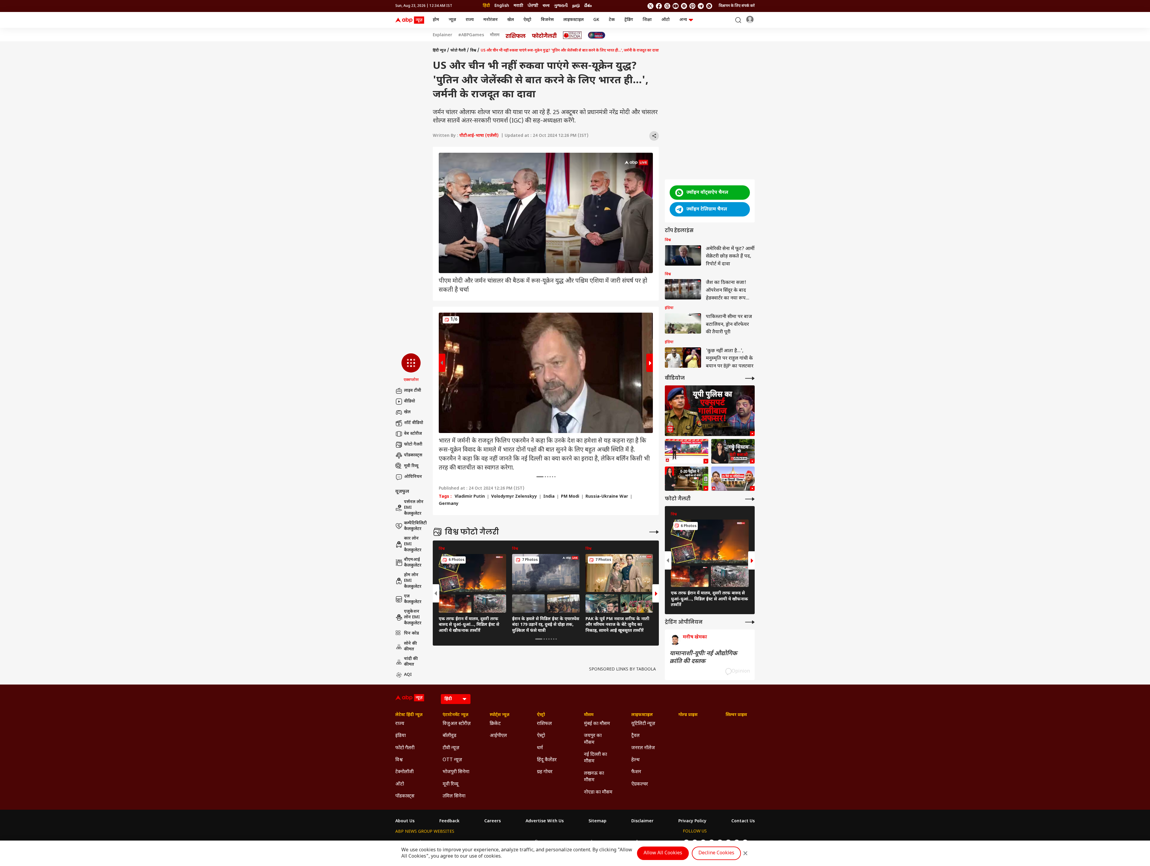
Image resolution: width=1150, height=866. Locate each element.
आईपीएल (498, 736)
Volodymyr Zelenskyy (514, 497)
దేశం (588, 6)
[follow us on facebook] (658, 6)
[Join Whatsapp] (709, 6)
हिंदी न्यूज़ (439, 50)
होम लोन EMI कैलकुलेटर (412, 581)
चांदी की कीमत (411, 662)
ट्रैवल (635, 736)
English (501, 6)
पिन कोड (411, 633)
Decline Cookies (716, 853)
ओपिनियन (413, 477)
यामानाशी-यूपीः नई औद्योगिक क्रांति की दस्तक (703, 657)
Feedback (449, 821)
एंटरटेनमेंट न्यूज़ (455, 715)
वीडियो (409, 401)
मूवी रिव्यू (411, 466)
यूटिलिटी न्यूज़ (643, 724)
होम (436, 20)
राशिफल (544, 724)
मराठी (518, 6)
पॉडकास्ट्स (413, 455)
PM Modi (570, 497)
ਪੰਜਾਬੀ (533, 6)
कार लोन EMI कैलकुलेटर (412, 544)
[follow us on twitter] (650, 6)
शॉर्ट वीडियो (413, 423)
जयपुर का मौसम (593, 739)
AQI (408, 675)
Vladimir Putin (470, 497)
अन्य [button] (683, 20)
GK (596, 20)
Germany (449, 504)
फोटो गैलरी (413, 444)
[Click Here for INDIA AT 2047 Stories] (597, 35)
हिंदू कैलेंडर (547, 760)
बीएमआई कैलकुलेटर (412, 563)
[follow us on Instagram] (684, 6)
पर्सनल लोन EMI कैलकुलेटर (413, 508)
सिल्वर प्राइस (736, 715)
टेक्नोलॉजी (404, 772)
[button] (411, 368)
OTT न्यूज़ (452, 760)
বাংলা (546, 6)
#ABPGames (471, 35)
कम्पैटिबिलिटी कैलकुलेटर (415, 526)
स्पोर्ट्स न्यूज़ (499, 715)
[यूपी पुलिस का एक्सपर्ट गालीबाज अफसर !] (710, 410)
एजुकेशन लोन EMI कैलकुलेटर (412, 617)
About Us (404, 821)
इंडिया (400, 736)
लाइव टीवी (412, 390)
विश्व (473, 50)
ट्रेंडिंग (628, 20)
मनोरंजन (490, 20)
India (549, 497)
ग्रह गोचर (545, 772)
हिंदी (486, 6)
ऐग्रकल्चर (639, 784)
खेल (510, 20)
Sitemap (597, 821)
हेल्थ (635, 760)
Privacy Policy (692, 821)
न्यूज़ (452, 20)
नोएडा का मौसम (598, 792)
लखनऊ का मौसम (594, 776)
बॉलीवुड (449, 736)
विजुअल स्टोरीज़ (457, 724)
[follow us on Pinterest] (692, 6)
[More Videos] (750, 378)
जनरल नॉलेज (643, 748)
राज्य (470, 20)
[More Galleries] (654, 532)
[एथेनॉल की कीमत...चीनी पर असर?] (686, 479)
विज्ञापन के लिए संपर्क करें (737, 6)
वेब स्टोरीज (413, 434)
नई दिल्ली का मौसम (595, 758)
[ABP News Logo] (410, 20)
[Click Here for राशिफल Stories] (516, 35)
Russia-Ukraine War (606, 497)
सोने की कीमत (410, 646)
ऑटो (665, 20)
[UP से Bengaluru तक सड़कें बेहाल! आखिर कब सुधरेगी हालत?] (733, 451)
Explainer (442, 35)
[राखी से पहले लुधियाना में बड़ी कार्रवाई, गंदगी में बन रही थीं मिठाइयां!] (686, 451)
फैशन (636, 772)
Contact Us (743, 821)
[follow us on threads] (667, 6)
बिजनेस (547, 20)
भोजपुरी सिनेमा (456, 772)
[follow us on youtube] (675, 6)
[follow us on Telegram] (700, 6)
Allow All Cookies (663, 853)
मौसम (495, 35)
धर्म (540, 748)
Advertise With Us (545, 821)
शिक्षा (647, 20)
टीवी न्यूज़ (451, 748)
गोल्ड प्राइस (687, 715)
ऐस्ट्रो (527, 20)
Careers (492, 821)
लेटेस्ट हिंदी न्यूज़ (409, 715)
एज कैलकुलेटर (412, 599)
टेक (612, 20)
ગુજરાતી (561, 6)
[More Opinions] (750, 622)
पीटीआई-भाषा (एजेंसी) (479, 136)
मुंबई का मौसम (597, 724)
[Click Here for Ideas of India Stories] (572, 35)
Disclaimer (642, 821)
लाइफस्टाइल (573, 20)
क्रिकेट (495, 724)
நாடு (576, 6)
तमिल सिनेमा (454, 796)
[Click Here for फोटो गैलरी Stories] (544, 35)
